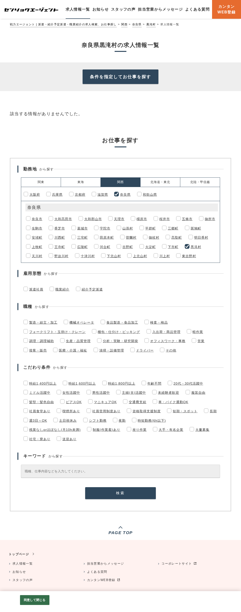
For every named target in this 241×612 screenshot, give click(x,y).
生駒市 (37, 228)
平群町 (150, 228)
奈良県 (137, 24)
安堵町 (37, 237)
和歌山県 (150, 194)
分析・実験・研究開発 (120, 341)
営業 (201, 341)
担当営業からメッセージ (105, 563)
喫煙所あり (71, 411)
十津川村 (88, 256)
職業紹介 (62, 289)
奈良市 (37, 219)
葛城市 (82, 228)
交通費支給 (137, 402)
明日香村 (201, 237)
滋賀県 (102, 194)
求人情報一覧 (22, 563)
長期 (213, 411)
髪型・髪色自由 (41, 402)
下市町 (173, 247)
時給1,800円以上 (121, 383)
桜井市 (164, 219)
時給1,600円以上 (82, 383)
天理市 (119, 219)
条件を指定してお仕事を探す (120, 76)
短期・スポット (185, 411)
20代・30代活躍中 (188, 383)
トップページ (19, 554)
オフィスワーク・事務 (167, 341)
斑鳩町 (196, 228)
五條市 (187, 219)
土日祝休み (68, 420)
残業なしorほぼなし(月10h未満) (55, 430)
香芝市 (59, 228)
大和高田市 (63, 219)
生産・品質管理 (78, 341)
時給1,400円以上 (42, 383)
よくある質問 (97, 572)
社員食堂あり (39, 411)
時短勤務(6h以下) (152, 420)
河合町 (105, 247)
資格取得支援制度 (147, 411)
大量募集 (202, 430)
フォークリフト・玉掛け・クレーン (57, 332)
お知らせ (19, 572)
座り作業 (140, 430)
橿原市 (142, 219)
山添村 (127, 228)
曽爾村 (131, 237)
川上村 (164, 256)
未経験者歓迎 (168, 392)
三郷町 (173, 228)
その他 (171, 350)
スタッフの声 (22, 580)
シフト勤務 (98, 420)
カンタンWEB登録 (101, 580)
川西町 (59, 237)
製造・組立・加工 (43, 322)
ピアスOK (74, 402)
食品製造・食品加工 (122, 322)
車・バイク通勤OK (173, 402)
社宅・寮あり (39, 439)
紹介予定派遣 (92, 289)
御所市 (210, 219)
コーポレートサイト (176, 563)
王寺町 (59, 247)
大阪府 (34, 194)
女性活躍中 (71, 392)
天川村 (37, 256)
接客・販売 (38, 350)
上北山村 (140, 256)
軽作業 (198, 332)
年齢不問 (154, 383)
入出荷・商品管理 (166, 332)
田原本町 (107, 237)
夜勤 (122, 420)
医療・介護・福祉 (73, 350)
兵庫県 (57, 194)
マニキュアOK (105, 402)
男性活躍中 (101, 392)
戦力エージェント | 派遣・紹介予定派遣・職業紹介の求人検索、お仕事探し (63, 24)
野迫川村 (61, 256)
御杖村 (154, 237)
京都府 (80, 194)
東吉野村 (189, 256)
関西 (124, 24)
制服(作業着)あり (106, 430)
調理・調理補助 (41, 341)
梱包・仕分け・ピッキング (119, 332)
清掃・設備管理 (111, 350)
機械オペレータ (81, 322)
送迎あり (69, 439)
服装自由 (198, 392)
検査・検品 (159, 322)
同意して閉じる (34, 600)
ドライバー (145, 350)
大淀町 (150, 247)
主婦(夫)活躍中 (134, 392)
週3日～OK (38, 420)
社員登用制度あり (106, 411)
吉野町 (127, 247)
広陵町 (82, 247)
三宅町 (82, 237)
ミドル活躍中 (39, 392)
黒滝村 (151, 24)
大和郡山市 (93, 219)
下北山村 (114, 256)
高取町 (176, 237)
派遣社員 (36, 289)
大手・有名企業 (171, 430)
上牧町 (37, 247)
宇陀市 (105, 228)
